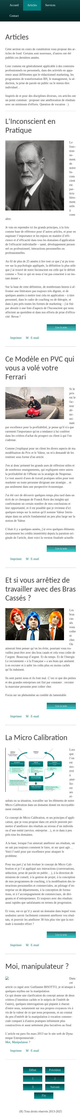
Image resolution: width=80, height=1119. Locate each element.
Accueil (14, 5)
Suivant (55, 1087)
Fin (44, 1095)
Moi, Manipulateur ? (17, 1042)
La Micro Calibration (36, 738)
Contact (14, 15)
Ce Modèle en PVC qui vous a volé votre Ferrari (39, 368)
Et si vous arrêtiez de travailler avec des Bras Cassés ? (40, 589)
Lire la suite (61, 327)
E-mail (34, 337)
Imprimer (16, 337)
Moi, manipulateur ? (37, 967)
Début (32, 1070)
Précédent (55, 1070)
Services (50, 5)
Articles (32, 5)
